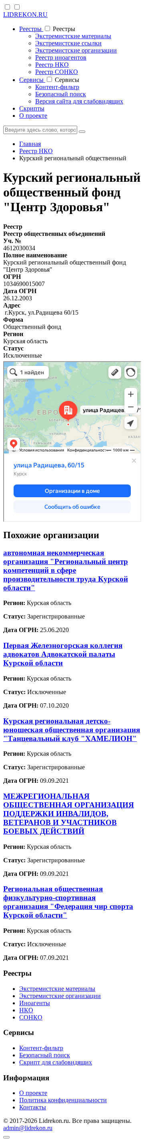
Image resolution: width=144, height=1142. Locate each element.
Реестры (31, 28)
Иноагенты (34, 1003)
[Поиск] (82, 131)
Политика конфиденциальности (63, 1100)
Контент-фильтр (57, 87)
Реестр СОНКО (56, 71)
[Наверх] (6, 1137)
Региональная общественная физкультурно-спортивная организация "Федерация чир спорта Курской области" (68, 902)
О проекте (33, 115)
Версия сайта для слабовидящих (79, 101)
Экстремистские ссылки (68, 43)
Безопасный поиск (60, 94)
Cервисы (32, 79)
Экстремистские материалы (73, 36)
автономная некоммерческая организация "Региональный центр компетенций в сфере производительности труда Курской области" (65, 570)
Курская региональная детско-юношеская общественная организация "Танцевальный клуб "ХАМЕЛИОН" (71, 730)
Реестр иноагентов (60, 57)
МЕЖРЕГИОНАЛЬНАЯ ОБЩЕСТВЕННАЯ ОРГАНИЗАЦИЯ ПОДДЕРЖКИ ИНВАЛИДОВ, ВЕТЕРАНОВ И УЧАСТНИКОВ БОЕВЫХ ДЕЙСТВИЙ (68, 813)
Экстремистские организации (76, 50)
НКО (26, 1010)
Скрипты (31, 108)
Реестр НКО (52, 64)
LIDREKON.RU (25, 14)
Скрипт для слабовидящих (55, 1062)
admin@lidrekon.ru (27, 1127)
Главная (30, 143)
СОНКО (30, 1017)
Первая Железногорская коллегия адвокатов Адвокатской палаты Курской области (62, 654)
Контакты (32, 1107)
